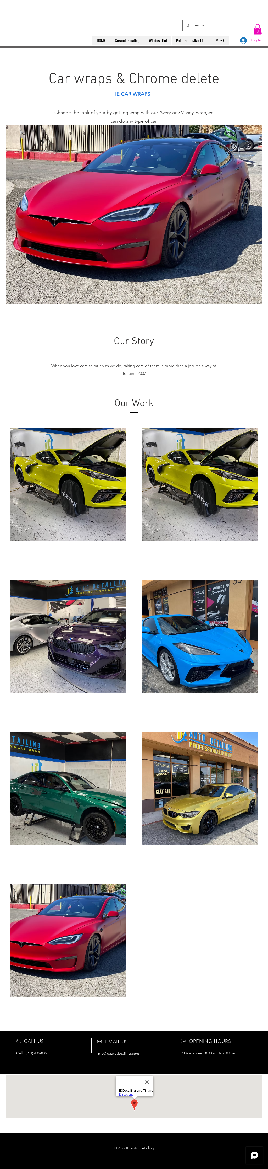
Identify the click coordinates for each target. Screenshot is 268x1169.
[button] (257, 29)
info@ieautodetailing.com (118, 1053)
